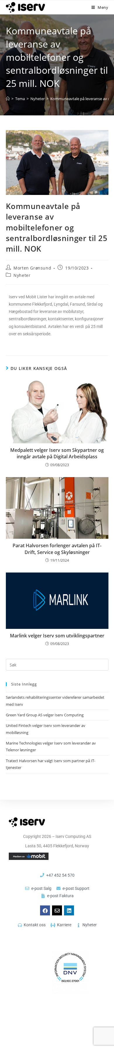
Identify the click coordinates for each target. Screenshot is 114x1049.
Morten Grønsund (32, 268)
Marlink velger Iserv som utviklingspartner (57, 635)
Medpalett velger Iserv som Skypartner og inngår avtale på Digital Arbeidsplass (57, 453)
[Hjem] (8, 98)
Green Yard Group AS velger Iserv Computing (45, 715)
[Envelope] (57, 910)
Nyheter (21, 275)
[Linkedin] (69, 910)
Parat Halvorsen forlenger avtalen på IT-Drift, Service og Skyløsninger (57, 548)
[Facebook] (45, 910)
